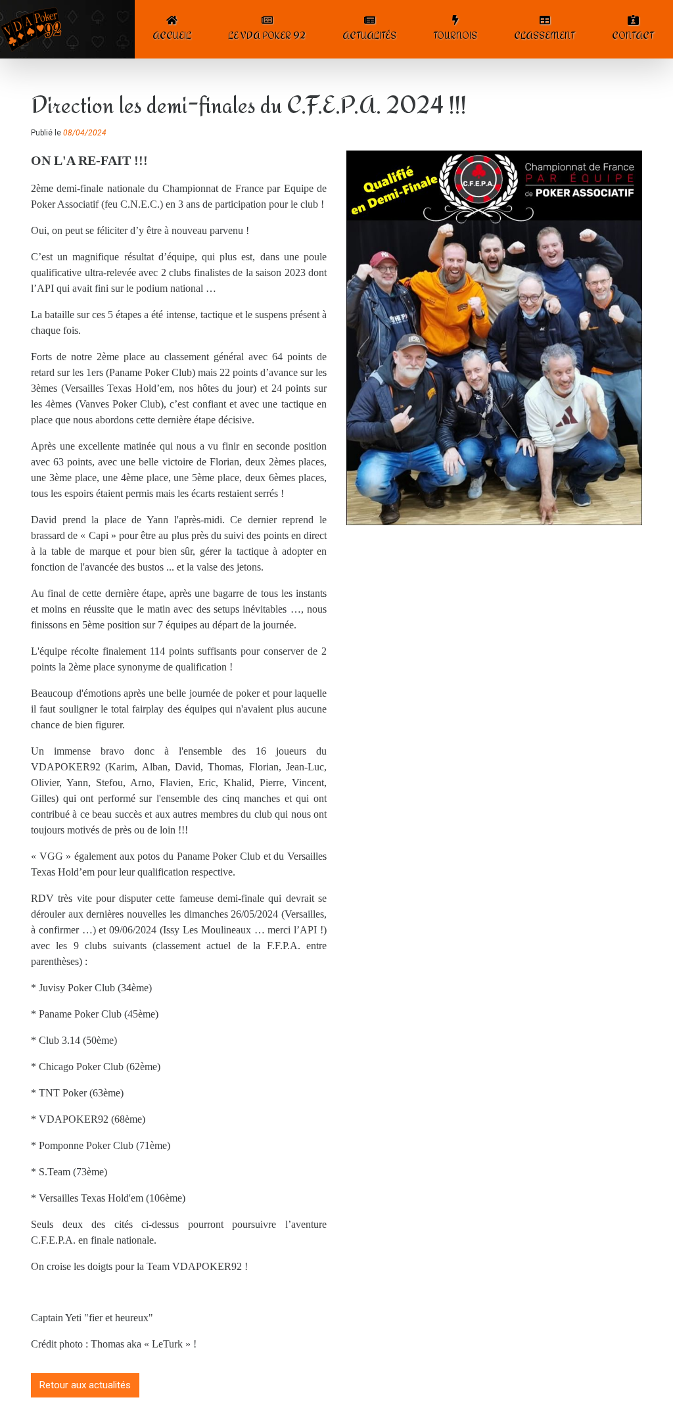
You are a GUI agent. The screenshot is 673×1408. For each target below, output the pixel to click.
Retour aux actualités (85, 1385)
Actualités (369, 35)
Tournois (455, 35)
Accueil (171, 35)
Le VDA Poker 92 (267, 35)
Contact (633, 35)
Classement (544, 35)
